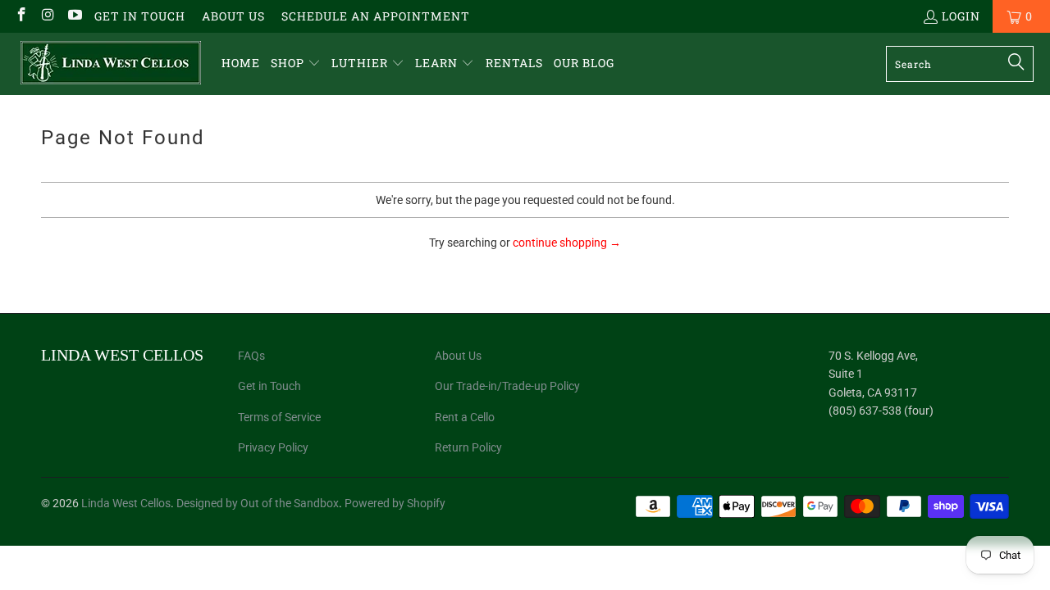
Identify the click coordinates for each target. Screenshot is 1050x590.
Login (961, 16)
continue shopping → (567, 242)
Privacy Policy (273, 447)
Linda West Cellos (126, 503)
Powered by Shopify (395, 503)
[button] (296, 63)
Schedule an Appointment (375, 16)
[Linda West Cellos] (111, 64)
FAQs (251, 355)
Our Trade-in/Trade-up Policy (507, 386)
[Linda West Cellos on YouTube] (74, 16)
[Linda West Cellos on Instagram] (47, 16)
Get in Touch (139, 16)
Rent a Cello (465, 417)
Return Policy (468, 447)
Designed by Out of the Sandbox (257, 503)
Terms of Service (279, 417)
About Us (233, 16)
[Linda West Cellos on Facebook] (20, 16)
